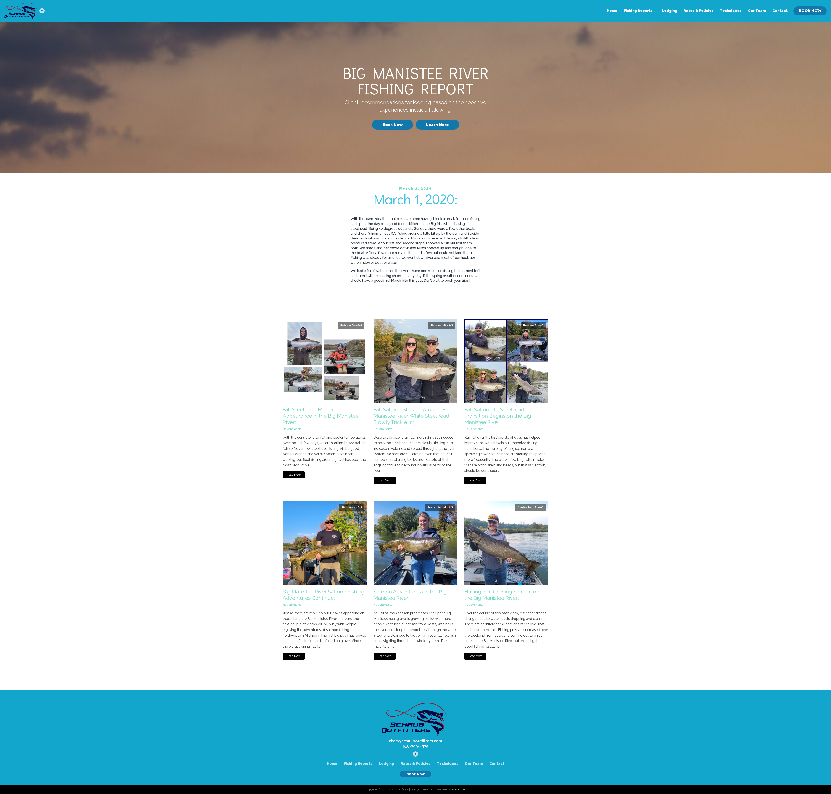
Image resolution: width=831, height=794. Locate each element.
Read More (294, 474)
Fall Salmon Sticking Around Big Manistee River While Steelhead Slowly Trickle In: (412, 416)
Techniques (730, 11)
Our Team (757, 11)
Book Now (392, 124)
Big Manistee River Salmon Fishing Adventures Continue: (323, 595)
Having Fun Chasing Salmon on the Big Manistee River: (501, 595)
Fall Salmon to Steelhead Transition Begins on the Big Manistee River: (497, 416)
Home (612, 11)
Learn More (437, 124)
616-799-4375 (415, 746)
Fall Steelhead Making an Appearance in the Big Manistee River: (321, 416)
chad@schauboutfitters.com (415, 741)
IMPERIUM (458, 789)
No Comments (292, 428)
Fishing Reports (638, 11)
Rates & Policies (698, 11)
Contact (780, 11)
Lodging (669, 11)
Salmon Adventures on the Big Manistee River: (410, 595)
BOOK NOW (810, 10)
